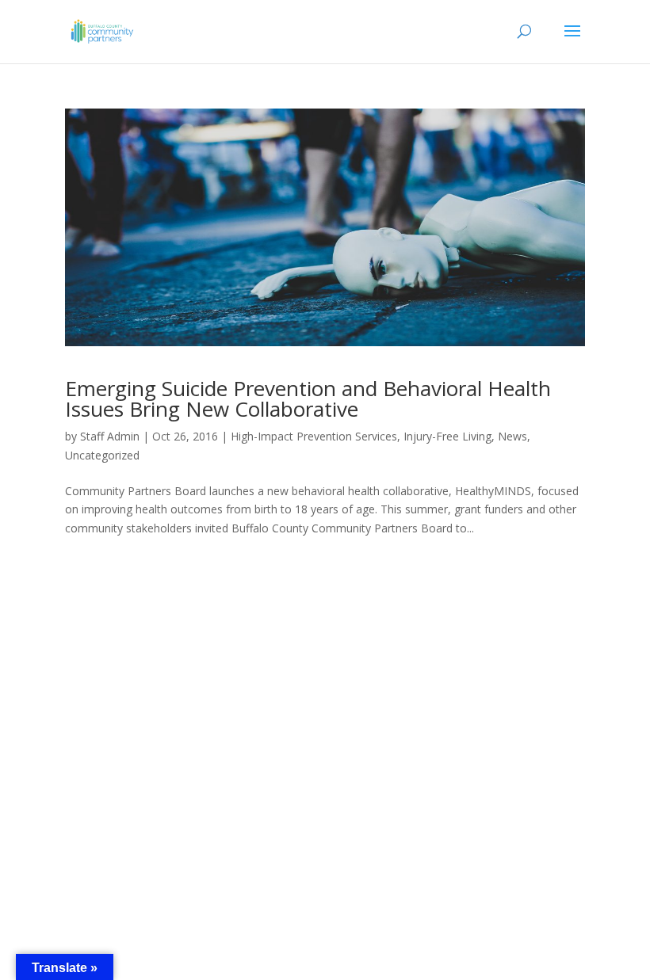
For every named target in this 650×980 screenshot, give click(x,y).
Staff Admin (110, 436)
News (512, 436)
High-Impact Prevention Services (314, 436)
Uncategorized (102, 455)
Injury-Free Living (447, 436)
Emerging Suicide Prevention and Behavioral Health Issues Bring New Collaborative (308, 398)
